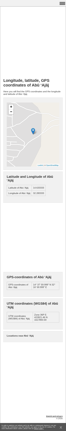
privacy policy (39, 428)
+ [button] (11, 107)
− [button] (11, 112)
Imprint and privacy (54, 416)
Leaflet (40, 165)
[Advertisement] (33, 43)
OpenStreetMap (52, 165)
